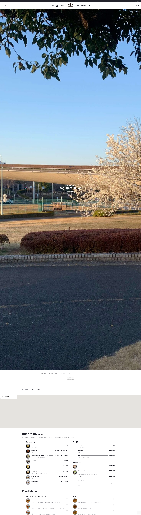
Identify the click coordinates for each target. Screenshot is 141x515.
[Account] (5, 5)
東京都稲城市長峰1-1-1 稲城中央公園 (39, 386)
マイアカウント (129, 1)
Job (89, 5)
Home (53, 5)
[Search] (2, 5)
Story (78, 5)
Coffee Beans (83, 5)
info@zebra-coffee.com (37, 389)
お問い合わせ (136, 1)
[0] (136, 5)
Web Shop (62, 5)
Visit (57, 5)
